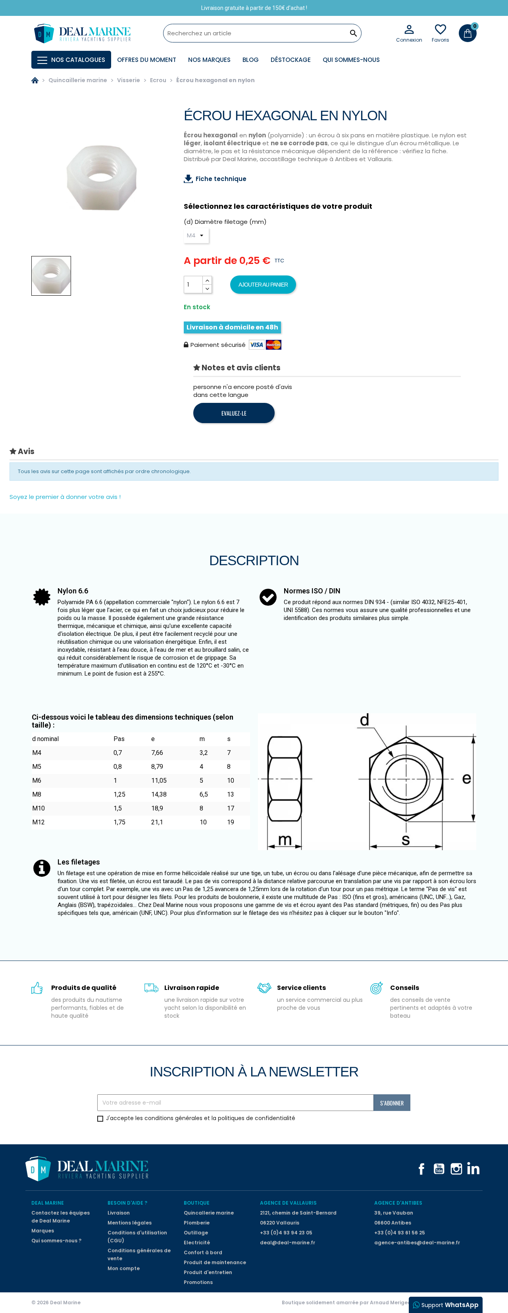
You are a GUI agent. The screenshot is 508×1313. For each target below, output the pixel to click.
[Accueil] (34, 80)
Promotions (198, 1282)
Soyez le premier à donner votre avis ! (65, 497)
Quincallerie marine (209, 1212)
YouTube (439, 1169)
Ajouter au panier (263, 284)
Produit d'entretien (208, 1272)
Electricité (197, 1242)
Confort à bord (203, 1252)
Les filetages (79, 862)
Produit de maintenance (215, 1262)
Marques (42, 1230)
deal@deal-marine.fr (287, 1242)
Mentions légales (130, 1222)
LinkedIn (474, 1169)
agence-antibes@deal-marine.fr (417, 1242)
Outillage (196, 1232)
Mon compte (124, 1268)
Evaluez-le (233, 413)
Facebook (421, 1169)
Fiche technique (221, 179)
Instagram (456, 1169)
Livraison (119, 1212)
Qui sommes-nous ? (56, 1240)
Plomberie (197, 1222)
